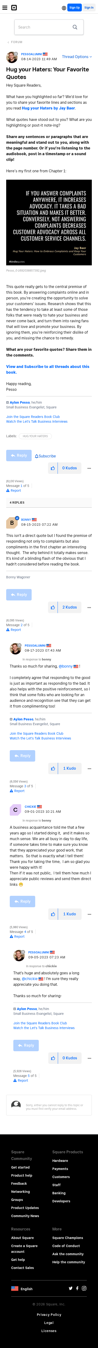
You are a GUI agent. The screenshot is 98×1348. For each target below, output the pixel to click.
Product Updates (25, 1208)
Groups (17, 1200)
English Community (64, 7)
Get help (18, 1260)
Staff (56, 1185)
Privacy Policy (49, 1315)
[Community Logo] (15, 7)
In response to (37, 659)
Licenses (49, 1331)
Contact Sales (22, 1268)
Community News (25, 1216)
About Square (22, 1238)
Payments (60, 1169)
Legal (49, 1323)
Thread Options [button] (75, 57)
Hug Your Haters (35, 436)
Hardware (60, 1161)
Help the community (68, 1262)
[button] (49, 222)
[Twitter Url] (70, 1289)
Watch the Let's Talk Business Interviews (37, 421)
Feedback (19, 1183)
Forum (16, 42)
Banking (59, 1193)
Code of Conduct (66, 1246)
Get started (20, 1167)
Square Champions (67, 1238)
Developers (61, 1201)
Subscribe (47, 456)
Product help (21, 1175)
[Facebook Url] (77, 1289)
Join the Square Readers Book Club (33, 417)
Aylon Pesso (20, 402)
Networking (20, 1192)
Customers (61, 1177)
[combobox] (49, 27)
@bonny (66, 666)
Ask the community (67, 1254)
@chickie (30, 978)
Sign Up (74, 7)
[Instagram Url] (84, 1289)
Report (16, 490)
